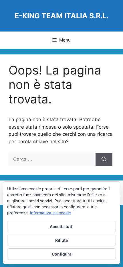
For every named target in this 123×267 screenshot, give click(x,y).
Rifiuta (61, 240)
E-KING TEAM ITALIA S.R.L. (61, 15)
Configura (62, 254)
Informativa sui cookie (50, 212)
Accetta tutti (62, 226)
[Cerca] (104, 159)
